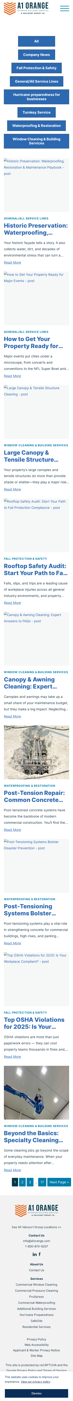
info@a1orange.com (36, 1241)
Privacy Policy (36, 1339)
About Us (36, 1264)
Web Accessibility (37, 1345)
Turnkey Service (37, 112)
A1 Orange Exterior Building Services (26, 8)
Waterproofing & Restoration (36, 126)
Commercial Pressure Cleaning (36, 1290)
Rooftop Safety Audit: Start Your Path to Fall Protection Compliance (35, 569)
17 (42, 1182)
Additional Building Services (36, 1309)
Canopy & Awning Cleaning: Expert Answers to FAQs (29, 683)
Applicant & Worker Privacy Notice (36, 1350)
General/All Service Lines (36, 81)
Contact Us (36, 1270)
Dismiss (37, 1393)
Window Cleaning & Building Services (36, 141)
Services (36, 1279)
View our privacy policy (35, 1381)
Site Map (37, 1356)
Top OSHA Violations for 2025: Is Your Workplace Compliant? (34, 1023)
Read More (12, 262)
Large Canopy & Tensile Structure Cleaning (29, 456)
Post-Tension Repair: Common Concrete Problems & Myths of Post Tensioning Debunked (34, 796)
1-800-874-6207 (36, 1246)
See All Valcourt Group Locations (36, 1227)
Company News (36, 55)
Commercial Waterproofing (36, 1303)
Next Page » (59, 1182)
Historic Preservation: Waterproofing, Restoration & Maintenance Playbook (36, 229)
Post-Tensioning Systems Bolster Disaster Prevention (32, 910)
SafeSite (36, 1321)
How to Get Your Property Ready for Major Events (31, 342)
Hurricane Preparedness (37, 1315)
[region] (36, 1386)
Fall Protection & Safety (37, 68)
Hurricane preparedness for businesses (36, 97)
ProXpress (36, 1296)
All (36, 41)
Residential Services (36, 1327)
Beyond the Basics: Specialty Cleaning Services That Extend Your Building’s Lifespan (35, 1137)
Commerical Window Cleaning (36, 1284)
